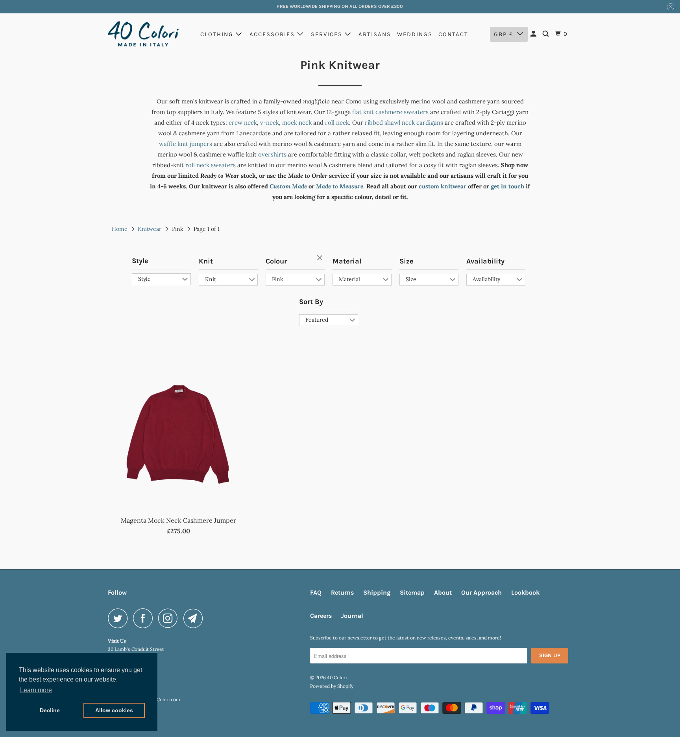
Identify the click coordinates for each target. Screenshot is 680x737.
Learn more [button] (36, 690)
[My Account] (534, 34)
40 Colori (337, 677)
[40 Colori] (143, 33)
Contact (453, 34)
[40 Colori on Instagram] (170, 618)
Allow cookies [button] (114, 710)
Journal (352, 615)
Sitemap (412, 592)
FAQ (316, 592)
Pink (277, 279)
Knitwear (149, 228)
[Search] (546, 34)
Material (347, 261)
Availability (485, 261)
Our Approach (481, 592)
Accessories (273, 34)
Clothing (218, 34)
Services (328, 34)
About (443, 592)
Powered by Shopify (331, 686)
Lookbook (525, 592)
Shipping (376, 592)
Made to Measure (339, 186)
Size (406, 261)
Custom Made (288, 186)
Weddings (414, 34)
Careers (321, 615)
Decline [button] (50, 710)
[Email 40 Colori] (195, 618)
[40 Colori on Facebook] (145, 618)
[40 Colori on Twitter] (119, 618)
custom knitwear (442, 186)
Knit (206, 261)
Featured (316, 319)
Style (140, 260)
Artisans (374, 34)
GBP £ (503, 34)
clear (321, 258)
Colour (276, 261)
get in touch (507, 186)
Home (120, 228)
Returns (342, 592)
